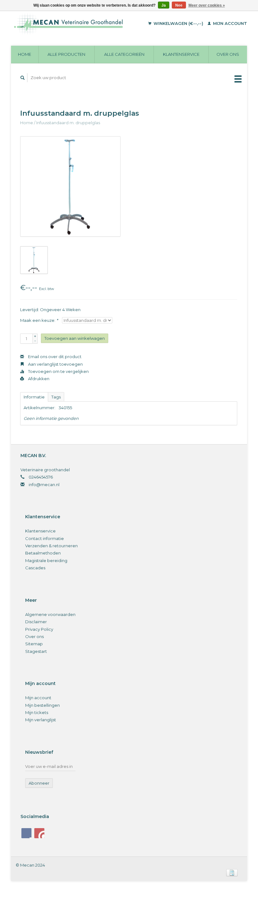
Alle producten (66, 54)
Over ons (227, 54)
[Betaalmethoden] (232, 872)
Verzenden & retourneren (51, 545)
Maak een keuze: (39, 320)
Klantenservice (181, 54)
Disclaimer (36, 621)
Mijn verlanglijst (40, 719)
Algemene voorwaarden (50, 614)
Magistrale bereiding (46, 560)
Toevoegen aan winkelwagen (74, 338)
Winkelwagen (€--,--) (178, 23)
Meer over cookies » (206, 5)
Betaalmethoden (43, 552)
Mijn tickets (36, 712)
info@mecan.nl (44, 484)
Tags (56, 396)
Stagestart (36, 651)
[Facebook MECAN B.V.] (26, 833)
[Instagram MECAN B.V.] (39, 833)
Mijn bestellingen (42, 705)
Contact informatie (44, 538)
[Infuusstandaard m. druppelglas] (70, 186)
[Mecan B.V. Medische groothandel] (77, 23)
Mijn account (229, 23)
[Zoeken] (22, 77)
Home (24, 54)
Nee (178, 5)
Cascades (35, 567)
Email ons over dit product (54, 356)
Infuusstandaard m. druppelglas (68, 122)
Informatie (34, 396)
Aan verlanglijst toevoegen (55, 364)
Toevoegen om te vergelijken (58, 371)
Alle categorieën (124, 54)
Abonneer (39, 783)
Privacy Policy (39, 629)
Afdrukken (38, 378)
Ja (163, 5)
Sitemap (34, 643)
